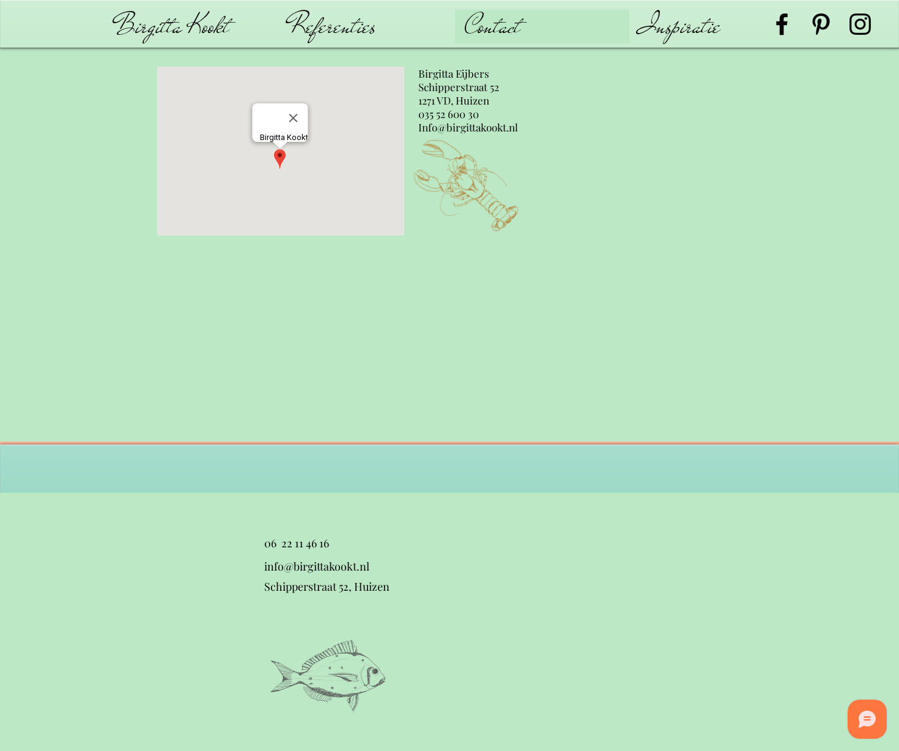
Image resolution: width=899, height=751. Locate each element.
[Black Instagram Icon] (860, 24)
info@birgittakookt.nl (316, 566)
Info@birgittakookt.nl (468, 127)
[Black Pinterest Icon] (821, 24)
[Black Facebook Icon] (782, 24)
